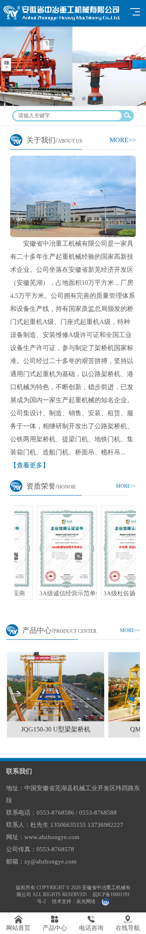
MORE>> (123, 140)
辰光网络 (86, 901)
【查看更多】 (29, 465)
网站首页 (18, 923)
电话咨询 (91, 923)
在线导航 (128, 923)
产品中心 (55, 923)
